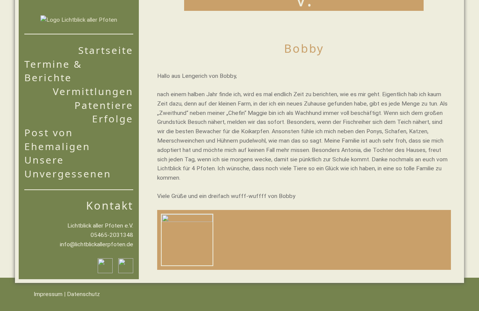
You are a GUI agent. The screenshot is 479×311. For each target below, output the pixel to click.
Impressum (48, 294)
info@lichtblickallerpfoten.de (96, 244)
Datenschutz (83, 294)
